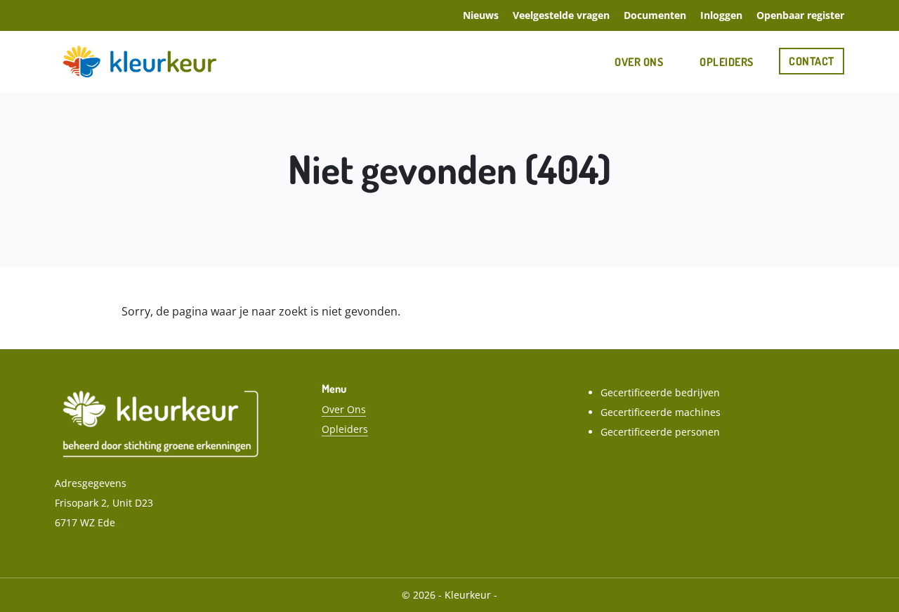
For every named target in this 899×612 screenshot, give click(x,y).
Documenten (655, 15)
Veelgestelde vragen (561, 15)
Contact (811, 61)
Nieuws (481, 15)
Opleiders (727, 62)
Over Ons (639, 62)
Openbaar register (800, 15)
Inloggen (721, 15)
